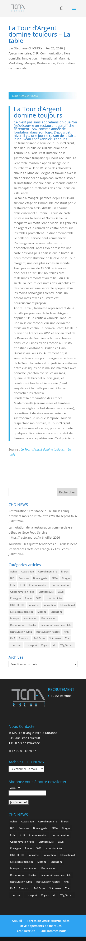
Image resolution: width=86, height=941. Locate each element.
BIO (12, 578)
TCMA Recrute (61, 696)
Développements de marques (41, 926)
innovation (29, 58)
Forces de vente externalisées (48, 921)
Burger (66, 578)
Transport (31, 645)
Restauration (46, 63)
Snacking (24, 638)
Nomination (30, 618)
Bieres (65, 571)
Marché (63, 58)
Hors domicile (54, 598)
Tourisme (15, 645)
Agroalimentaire (20, 53)
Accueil (17, 921)
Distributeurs (46, 591)
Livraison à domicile (21, 611)
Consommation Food (22, 591)
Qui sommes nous (53, 931)
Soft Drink (39, 638)
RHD (66, 631)
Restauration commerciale (56, 625)
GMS (39, 598)
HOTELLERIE (17, 605)
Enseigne (15, 598)
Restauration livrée (21, 631)
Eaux (60, 591)
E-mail (14, 788)
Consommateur (61, 585)
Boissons (24, 578)
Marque (29, 63)
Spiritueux (55, 638)
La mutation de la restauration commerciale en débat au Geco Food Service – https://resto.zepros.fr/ (41, 532)
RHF (12, 638)
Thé (67, 638)
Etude (28, 598)
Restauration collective (23, 625)
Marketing (16, 63)
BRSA (55, 578)
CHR (36, 53)
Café (13, 585)
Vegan (44, 645)
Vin (54, 645)
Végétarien (66, 645)
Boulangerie (40, 578)
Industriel (34, 605)
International (48, 58)
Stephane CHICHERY (28, 48)
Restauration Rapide (48, 631)
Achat (13, 571)
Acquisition (27, 571)
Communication (51, 53)
